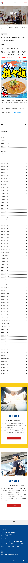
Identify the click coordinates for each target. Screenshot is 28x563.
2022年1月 (4, 317)
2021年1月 (5, 352)
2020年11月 (5, 358)
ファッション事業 (4, 543)
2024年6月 (5, 231)
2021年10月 (5, 326)
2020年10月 (5, 361)
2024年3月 (5, 240)
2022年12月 (5, 285)
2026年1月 (5, 175)
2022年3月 (5, 311)
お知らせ (3, 140)
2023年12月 (5, 249)
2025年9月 (5, 187)
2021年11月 (5, 323)
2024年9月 (5, 223)
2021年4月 (5, 344)
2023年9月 (5, 258)
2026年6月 (4, 161)
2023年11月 (5, 252)
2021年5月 (5, 341)
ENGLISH (13, 543)
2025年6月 (5, 196)
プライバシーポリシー (6, 146)
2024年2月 (5, 243)
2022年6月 (5, 302)
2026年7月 (4, 158)
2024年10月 (5, 220)
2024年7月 (5, 228)
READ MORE (14, 438)
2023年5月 (5, 270)
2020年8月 (4, 367)
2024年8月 (5, 226)
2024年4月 (5, 237)
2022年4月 (5, 308)
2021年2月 (5, 350)
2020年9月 (5, 364)
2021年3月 (5, 347)
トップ (2, 25)
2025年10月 (5, 184)
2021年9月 (5, 329)
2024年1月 (5, 246)
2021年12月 (5, 320)
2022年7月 (5, 299)
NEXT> (25, 124)
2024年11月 (5, 217)
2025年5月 (5, 199)
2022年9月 (5, 293)
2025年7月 (5, 193)
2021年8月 (5, 332)
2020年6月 (4, 373)
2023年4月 (5, 273)
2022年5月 (5, 305)
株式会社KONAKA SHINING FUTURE (9, 554)
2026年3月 (4, 169)
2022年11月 (5, 288)
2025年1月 (5, 211)
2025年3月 (5, 205)
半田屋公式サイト (19, 112)
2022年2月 (5, 314)
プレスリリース (5, 143)
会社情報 (21, 543)
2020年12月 (5, 355)
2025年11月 (5, 181)
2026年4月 (4, 166)
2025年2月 (5, 208)
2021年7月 (5, 335)
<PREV (2, 124)
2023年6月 (5, 267)
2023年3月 (5, 276)
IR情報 (2, 137)
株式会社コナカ (4, 552)
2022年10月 (5, 290)
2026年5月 (4, 163)
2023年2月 (5, 279)
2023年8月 (5, 261)
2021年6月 (5, 338)
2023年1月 (5, 282)
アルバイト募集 (11, 546)
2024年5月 (5, 234)
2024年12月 (5, 214)
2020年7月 (4, 370)
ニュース (19, 546)
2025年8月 (5, 190)
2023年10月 (5, 255)
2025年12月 (5, 178)
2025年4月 (5, 202)
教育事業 (8, 541)
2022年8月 (5, 296)
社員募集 (3, 546)
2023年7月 (5, 264)
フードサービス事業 (17, 541)
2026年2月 (4, 172)
